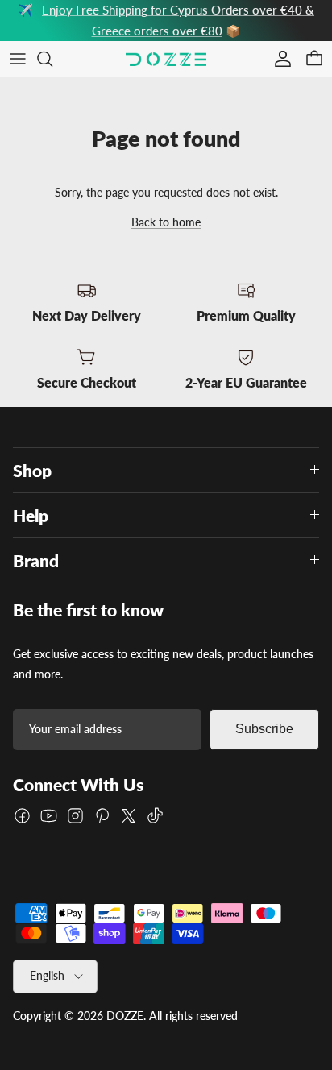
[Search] (53, 59)
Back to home (166, 222)
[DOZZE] (166, 59)
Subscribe (264, 729)
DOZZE (124, 1015)
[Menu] (17, 59)
